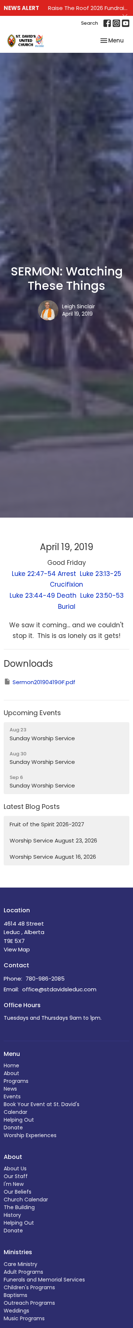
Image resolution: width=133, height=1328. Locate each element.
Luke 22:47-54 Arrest (46, 573)
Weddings (16, 1310)
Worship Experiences (30, 1135)
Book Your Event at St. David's (41, 1104)
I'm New (14, 1184)
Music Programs (24, 1318)
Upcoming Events (32, 712)
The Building (19, 1207)
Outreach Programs (29, 1303)
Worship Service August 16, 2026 (53, 857)
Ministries (18, 1252)
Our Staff (16, 1176)
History (12, 1215)
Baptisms (15, 1295)
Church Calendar (26, 1199)
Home (11, 1065)
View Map (17, 949)
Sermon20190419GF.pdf (44, 682)
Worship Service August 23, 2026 (53, 840)
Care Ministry (20, 1264)
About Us (15, 1168)
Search (89, 23)
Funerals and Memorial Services (44, 1279)
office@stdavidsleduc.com (59, 989)
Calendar (15, 1112)
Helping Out (19, 1119)
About (11, 1073)
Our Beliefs (17, 1191)
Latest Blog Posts (32, 806)
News (10, 1088)
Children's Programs (29, 1287)
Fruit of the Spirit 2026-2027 (47, 824)
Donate (13, 1127)
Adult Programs (23, 1272)
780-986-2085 (45, 978)
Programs (16, 1081)
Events (12, 1096)
